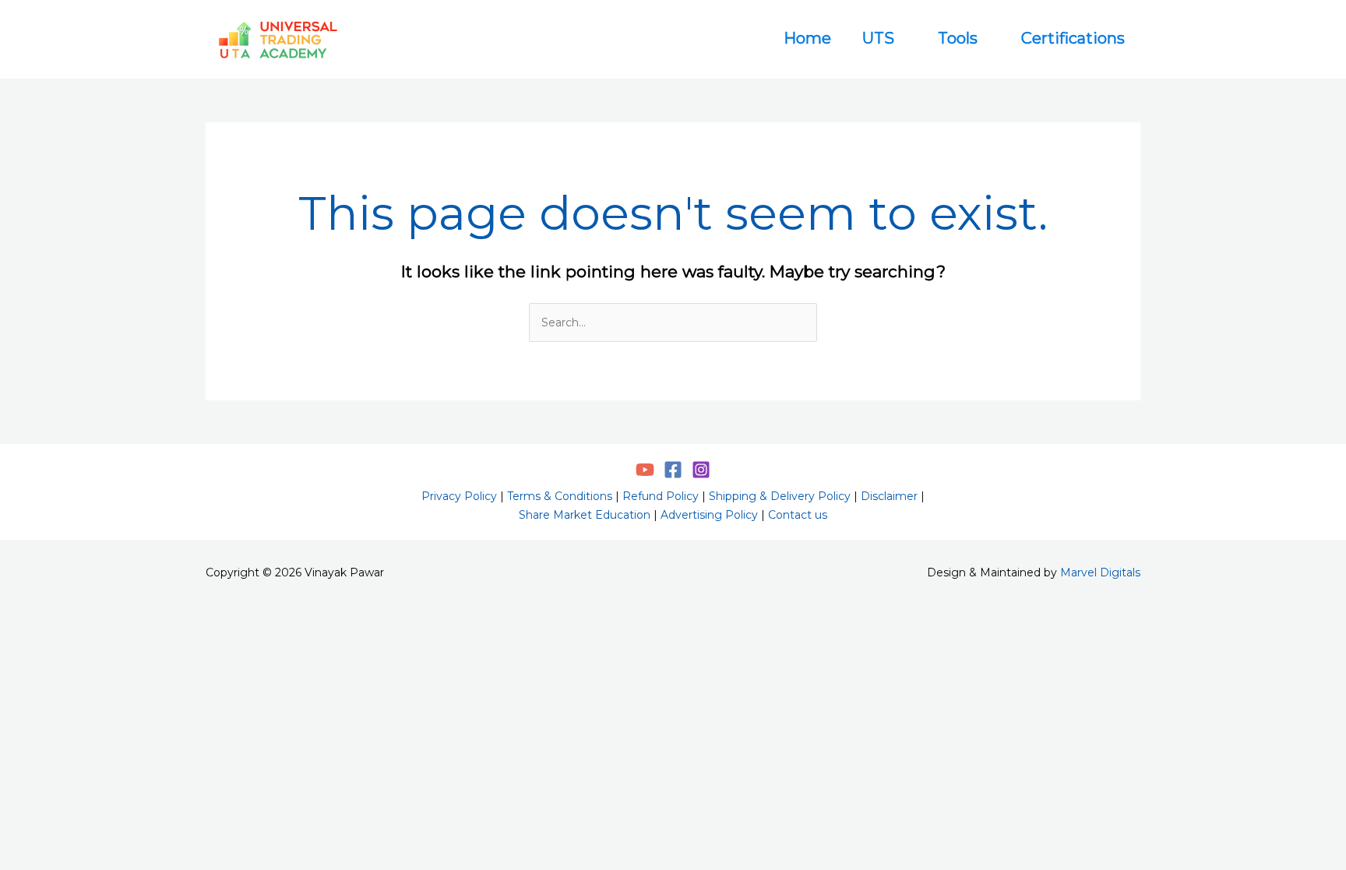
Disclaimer (889, 496)
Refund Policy (660, 496)
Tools (958, 38)
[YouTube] (645, 469)
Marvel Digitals (1100, 572)
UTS (878, 38)
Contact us (797, 515)
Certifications (1073, 38)
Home (807, 38)
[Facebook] (673, 469)
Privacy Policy (459, 496)
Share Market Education (584, 515)
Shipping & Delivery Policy (780, 496)
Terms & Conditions (559, 496)
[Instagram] (701, 469)
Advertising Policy (709, 515)
